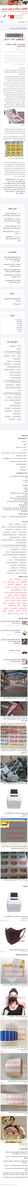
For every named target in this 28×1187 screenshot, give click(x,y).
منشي (6, 400)
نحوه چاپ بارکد (17, 403)
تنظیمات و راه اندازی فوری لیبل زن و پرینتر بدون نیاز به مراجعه (12, 281)
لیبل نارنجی (13, 600)
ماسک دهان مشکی (12, 605)
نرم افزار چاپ (23, 470)
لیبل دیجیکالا (24, 598)
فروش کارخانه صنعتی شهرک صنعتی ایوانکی (18, 498)
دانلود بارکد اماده (9, 385)
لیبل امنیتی (16, 595)
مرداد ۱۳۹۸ (19, 327)
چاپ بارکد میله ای (17, 413)
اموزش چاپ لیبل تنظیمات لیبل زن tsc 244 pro (13, 352)
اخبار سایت (18, 304)
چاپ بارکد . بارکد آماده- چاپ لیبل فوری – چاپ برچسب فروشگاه (12, 265)
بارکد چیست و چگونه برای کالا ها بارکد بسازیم (15, 45)
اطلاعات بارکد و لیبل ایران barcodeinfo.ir (18, 493)
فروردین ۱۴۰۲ (18, 320)
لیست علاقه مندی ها (23, 506)
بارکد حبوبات (20, 57)
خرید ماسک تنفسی (8, 587)
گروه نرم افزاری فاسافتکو (6, 1185)
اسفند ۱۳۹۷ (19, 329)
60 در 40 (25, 579)
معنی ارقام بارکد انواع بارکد (20, 62)
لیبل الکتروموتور (23, 595)
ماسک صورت (6, 608)
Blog (26, 490)
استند (24, 450)
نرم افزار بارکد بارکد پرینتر (9, 62)
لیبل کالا (5, 603)
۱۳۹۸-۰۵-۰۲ (16, 625)
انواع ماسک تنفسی (10, 582)
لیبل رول (18, 598)
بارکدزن (5, 59)
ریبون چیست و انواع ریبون (14, 650)
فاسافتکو (12, 158)
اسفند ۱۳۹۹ (19, 322)
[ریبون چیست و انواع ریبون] (24, 650)
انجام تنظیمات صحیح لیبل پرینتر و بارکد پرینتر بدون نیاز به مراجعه (11, 214)
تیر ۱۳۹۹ (20, 325)
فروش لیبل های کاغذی (21, 464)
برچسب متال (16, 587)
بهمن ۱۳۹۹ (19, 323)
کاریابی (19, 419)
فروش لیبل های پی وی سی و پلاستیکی (18, 461)
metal (11, 579)
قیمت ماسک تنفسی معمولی (16, 590)
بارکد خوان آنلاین (14, 57)
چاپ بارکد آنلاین (9, 411)
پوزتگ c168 (7, 408)
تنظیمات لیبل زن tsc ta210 (15, 372)
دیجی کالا (25, 590)
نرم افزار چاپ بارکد (16, 408)
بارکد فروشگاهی (18, 584)
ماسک (19, 605)
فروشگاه (25, 503)
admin (17, 49)
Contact (25, 491)
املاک (24, 444)
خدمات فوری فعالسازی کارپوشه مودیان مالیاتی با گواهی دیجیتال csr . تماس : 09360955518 (12, 259)
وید (26, 613)
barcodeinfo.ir (17, 579)
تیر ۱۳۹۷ (20, 331)
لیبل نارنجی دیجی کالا (23, 504)
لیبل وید (7, 600)
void (17, 582)
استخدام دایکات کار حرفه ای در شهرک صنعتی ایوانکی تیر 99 (15, 1177)
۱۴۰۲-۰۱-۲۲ (16, 645)
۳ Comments (8, 625)
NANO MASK (24, 582)
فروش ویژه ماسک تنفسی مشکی (20, 499)
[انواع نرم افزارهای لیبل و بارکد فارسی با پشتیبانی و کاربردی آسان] (24, 659)
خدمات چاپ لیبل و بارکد (21, 447)
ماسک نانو (18, 611)
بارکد (4, 582)
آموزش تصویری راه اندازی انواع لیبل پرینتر (15, 51)
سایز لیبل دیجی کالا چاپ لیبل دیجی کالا (13, 387)
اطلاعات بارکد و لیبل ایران (14, 8)
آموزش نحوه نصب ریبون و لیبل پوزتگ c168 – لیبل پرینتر (12, 276)
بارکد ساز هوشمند (15, 59)
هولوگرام (4, 611)
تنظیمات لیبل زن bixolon (9, 369)
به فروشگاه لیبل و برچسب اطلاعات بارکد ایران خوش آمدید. (12, 238)
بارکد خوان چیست (7, 57)
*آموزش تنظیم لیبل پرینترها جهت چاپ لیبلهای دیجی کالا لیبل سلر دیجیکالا (12, 270)
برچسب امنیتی (24, 587)
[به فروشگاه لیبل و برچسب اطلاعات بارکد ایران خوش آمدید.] (24, 630)
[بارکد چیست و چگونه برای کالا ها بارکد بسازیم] (14, 37)
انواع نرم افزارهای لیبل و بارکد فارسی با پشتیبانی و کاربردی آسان (12, 660)
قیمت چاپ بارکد (17, 397)
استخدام (18, 349)
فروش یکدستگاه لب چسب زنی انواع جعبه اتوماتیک (17, 501)
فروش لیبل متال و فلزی (21, 455)
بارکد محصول (10, 584)
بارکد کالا (9, 59)
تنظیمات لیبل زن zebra (15, 378)
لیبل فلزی (25, 600)
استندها (24, 441)
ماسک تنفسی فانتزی (23, 608)
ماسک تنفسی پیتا (14, 608)
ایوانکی (19, 356)
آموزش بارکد (20, 55)
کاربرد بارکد (10, 60)
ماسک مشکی (24, 611)
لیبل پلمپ (18, 603)
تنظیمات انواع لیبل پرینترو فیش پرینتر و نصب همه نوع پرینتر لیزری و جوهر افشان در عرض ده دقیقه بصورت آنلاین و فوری (15, 1173)
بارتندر (16, 55)
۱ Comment (9, 634)
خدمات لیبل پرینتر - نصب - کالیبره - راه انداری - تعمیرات (13, 453)
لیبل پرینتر (5, 60)
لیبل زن (12, 598)
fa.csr (19, 346)
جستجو (12, 16)
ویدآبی (22, 613)
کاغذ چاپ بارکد (12, 419)
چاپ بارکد (17, 613)
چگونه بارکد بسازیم (21, 60)
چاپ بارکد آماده (17, 411)
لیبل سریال (7, 598)
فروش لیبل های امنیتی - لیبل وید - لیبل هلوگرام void (14, 458)
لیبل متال (19, 600)
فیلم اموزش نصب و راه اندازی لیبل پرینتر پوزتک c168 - (12, 393)
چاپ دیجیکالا (10, 613)
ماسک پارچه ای (11, 611)
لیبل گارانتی (24, 605)
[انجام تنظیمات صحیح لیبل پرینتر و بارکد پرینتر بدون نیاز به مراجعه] (24, 621)
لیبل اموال (10, 595)
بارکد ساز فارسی (22, 59)
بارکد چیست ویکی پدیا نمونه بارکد (13, 367)
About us (25, 488)
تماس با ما (25, 495)
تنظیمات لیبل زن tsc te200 (15, 375)
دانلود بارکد (15, 60)
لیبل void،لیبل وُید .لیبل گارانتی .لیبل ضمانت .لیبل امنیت (16, 592)
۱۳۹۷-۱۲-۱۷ (16, 653)
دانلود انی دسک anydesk (22, 496)
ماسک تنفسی (23, 467)
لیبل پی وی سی (11, 603)
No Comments (18, 64)
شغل (19, 390)
